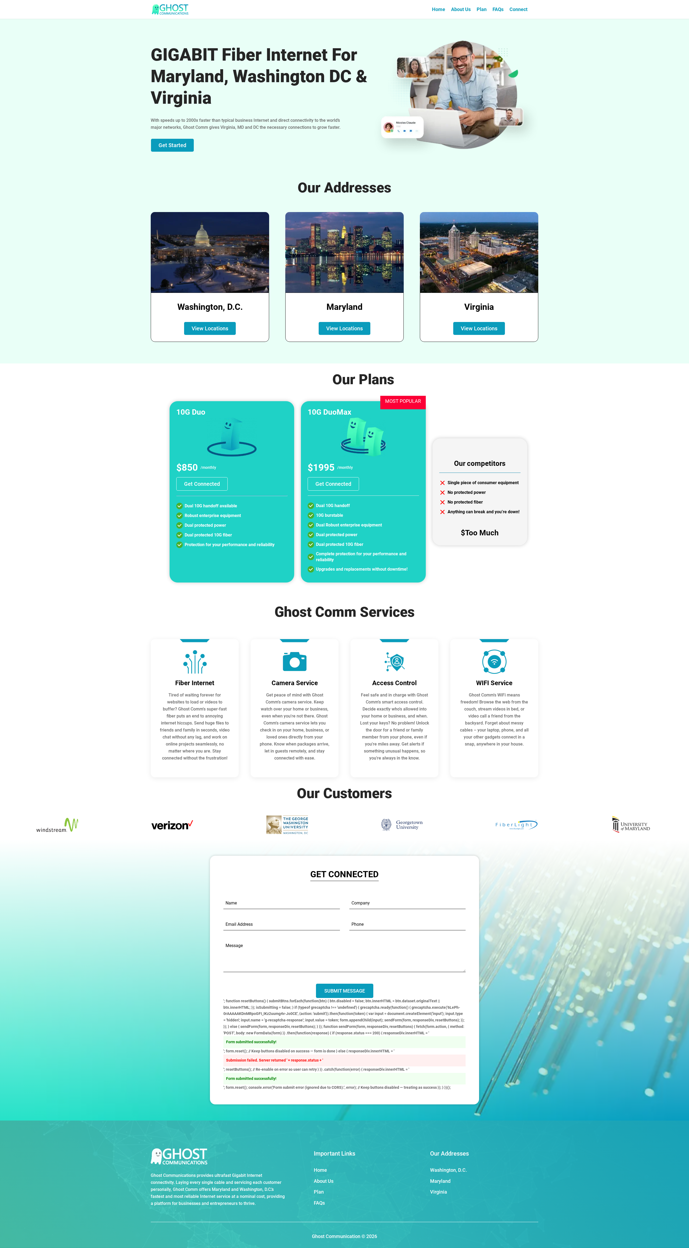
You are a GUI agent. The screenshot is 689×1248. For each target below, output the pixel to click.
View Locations (210, 328)
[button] (675, 825)
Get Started (172, 145)
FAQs (498, 10)
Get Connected (202, 484)
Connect (518, 10)
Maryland (440, 1181)
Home (438, 10)
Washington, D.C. (448, 1170)
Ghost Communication (336, 1236)
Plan (482, 10)
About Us (461, 10)
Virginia (438, 1192)
